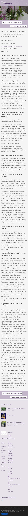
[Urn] (3, 416)
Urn (8, 414)
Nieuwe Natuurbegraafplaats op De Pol (16, 408)
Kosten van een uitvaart (3, 458)
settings (17, 511)
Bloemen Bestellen (3, 432)
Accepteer (4, 513)
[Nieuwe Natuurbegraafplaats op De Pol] (3, 409)
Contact (3, 470)
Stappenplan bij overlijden (19, 26)
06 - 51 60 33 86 (8, 22)
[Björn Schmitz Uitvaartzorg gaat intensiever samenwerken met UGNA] (3, 424)
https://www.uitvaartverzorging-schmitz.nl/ (11, 46)
